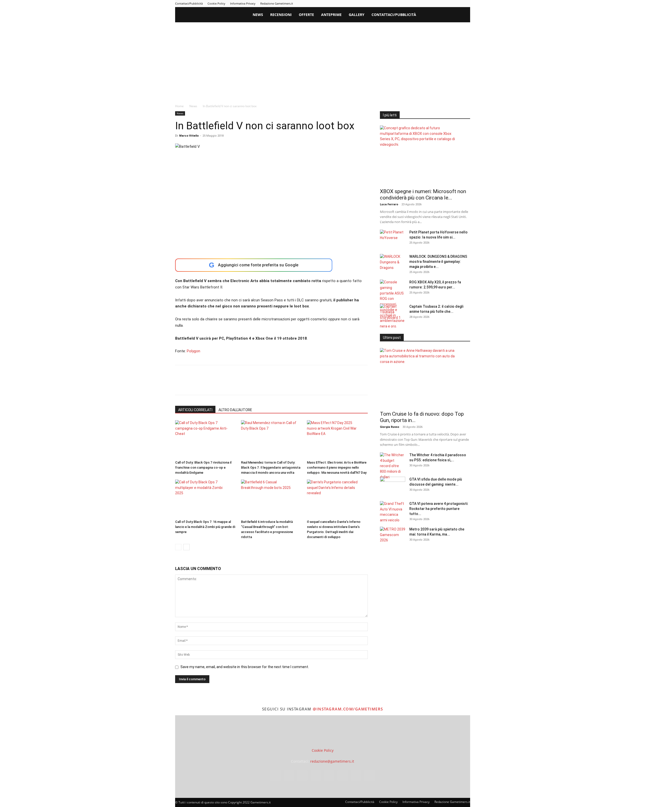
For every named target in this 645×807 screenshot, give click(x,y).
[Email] (238, 384)
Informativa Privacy (242, 3)
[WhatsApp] (215, 384)
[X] (458, 3)
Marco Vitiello (189, 135)
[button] (464, 15)
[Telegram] (441, 3)
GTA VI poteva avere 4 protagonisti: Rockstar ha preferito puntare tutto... (438, 509)
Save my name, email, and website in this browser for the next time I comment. (244, 667)
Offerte (306, 14)
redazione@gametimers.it (332, 761)
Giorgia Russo (389, 427)
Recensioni (281, 14)
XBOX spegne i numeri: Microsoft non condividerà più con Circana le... (423, 194)
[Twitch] (449, 3)
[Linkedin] (424, 3)
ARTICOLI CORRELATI (195, 410)
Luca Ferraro (389, 204)
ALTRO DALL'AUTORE (235, 410)
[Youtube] (466, 3)
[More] (262, 384)
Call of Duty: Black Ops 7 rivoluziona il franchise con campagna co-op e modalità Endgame (203, 467)
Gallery (356, 14)
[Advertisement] (323, 60)
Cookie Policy (216, 3)
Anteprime (331, 14)
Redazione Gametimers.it (276, 3)
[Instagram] (416, 3)
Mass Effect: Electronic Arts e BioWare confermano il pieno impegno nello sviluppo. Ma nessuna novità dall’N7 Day (336, 467)
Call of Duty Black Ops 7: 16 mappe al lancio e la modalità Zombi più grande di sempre (205, 527)
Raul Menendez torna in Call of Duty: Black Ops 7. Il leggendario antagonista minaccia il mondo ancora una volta (270, 467)
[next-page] (186, 547)
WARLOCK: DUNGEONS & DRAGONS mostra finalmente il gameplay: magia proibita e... (438, 261)
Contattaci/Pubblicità (189, 3)
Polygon (193, 351)
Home (179, 106)
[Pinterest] (433, 3)
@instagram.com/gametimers (348, 708)
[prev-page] (178, 547)
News (258, 14)
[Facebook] (408, 3)
